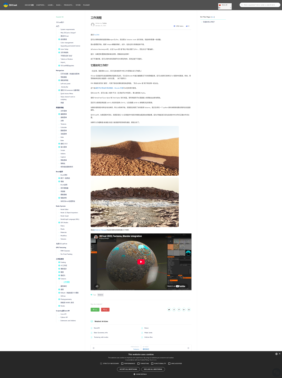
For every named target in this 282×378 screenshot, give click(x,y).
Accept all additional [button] (128, 369)
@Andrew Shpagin (100, 230)
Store (78, 5)
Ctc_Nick (96, 35)
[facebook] (174, 310)
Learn (50, 5)
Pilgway (86, 5)
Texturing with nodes (101, 337)
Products (68, 5)
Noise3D (97, 328)
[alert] (141, 364)
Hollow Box (149, 337)
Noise (146, 328)
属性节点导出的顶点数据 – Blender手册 (109, 88)
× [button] (279, 354)
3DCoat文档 (29, 5)
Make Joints (148, 333)
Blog (58, 5)
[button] (141, 374)
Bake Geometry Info (101, 333)
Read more (153, 360)
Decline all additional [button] (153, 369)
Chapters (40, 5)
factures (100, 295)
